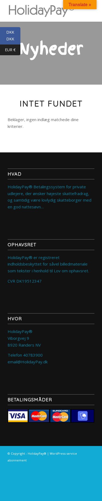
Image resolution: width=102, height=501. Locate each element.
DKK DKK (13, 36)
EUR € (12, 50)
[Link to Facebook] (90, 466)
